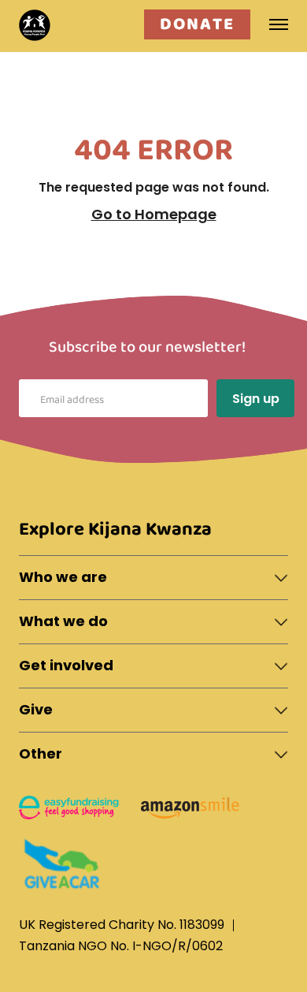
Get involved (66, 665)
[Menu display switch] (278, 23)
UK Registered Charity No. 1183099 (121, 925)
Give (36, 709)
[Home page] (34, 25)
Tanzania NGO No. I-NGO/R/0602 (121, 946)
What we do (63, 621)
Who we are (63, 577)
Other (40, 753)
